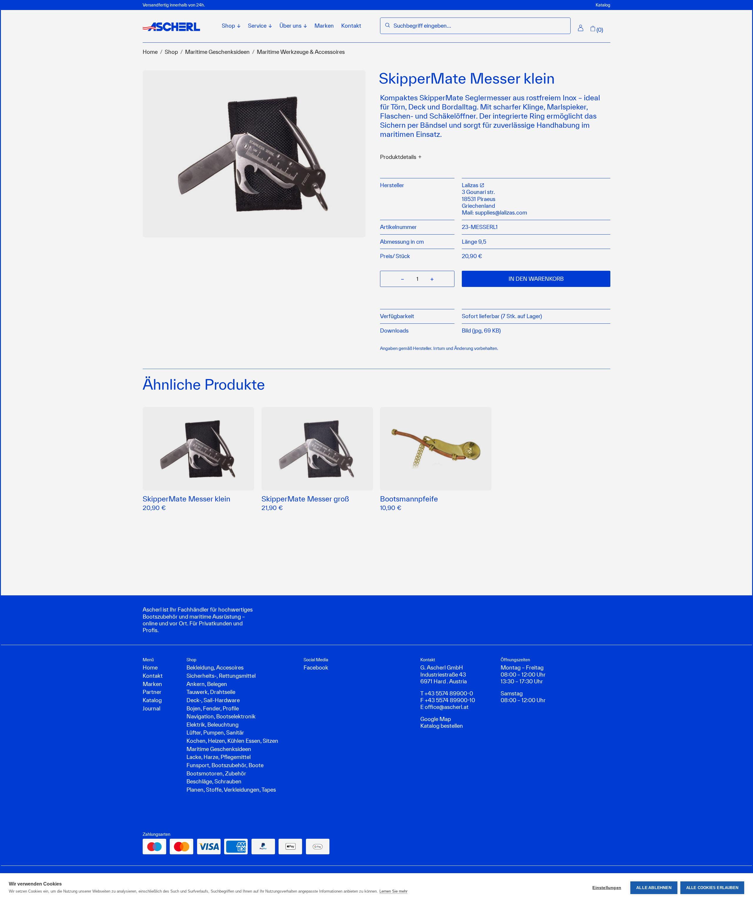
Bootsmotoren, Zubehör (216, 773)
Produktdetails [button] (398, 157)
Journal (151, 708)
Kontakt (351, 25)
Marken (324, 25)
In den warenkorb (536, 278)
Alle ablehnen (654, 888)
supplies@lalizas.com (501, 212)
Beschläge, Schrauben (213, 781)
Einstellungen (606, 888)
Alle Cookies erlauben (712, 888)
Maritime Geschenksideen (217, 52)
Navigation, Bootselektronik (221, 716)
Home (150, 52)
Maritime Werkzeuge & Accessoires (301, 52)
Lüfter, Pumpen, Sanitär (215, 732)
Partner (152, 692)
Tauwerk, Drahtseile (210, 692)
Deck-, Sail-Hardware (213, 700)
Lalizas (470, 185)
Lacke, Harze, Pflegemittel (218, 757)
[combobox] (480, 26)
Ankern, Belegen (206, 684)
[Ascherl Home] (171, 26)
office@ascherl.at (447, 707)
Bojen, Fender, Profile (212, 708)
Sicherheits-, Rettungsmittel (221, 675)
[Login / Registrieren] (580, 28)
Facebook (316, 667)
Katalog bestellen (441, 725)
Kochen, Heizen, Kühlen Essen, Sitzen (232, 740)
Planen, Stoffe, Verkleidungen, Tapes (231, 789)
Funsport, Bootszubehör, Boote (225, 765)
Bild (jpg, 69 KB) (481, 330)
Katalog (603, 4)
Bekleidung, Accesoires (215, 667)
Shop (171, 52)
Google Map (435, 719)
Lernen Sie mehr (393, 891)
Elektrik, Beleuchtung (212, 724)
